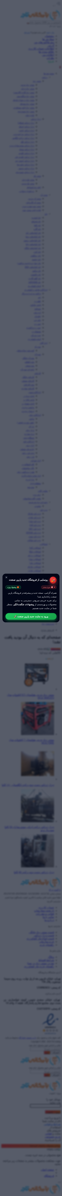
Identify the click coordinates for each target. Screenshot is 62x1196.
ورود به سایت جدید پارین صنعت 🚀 (31, 616)
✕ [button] (6, 577)
